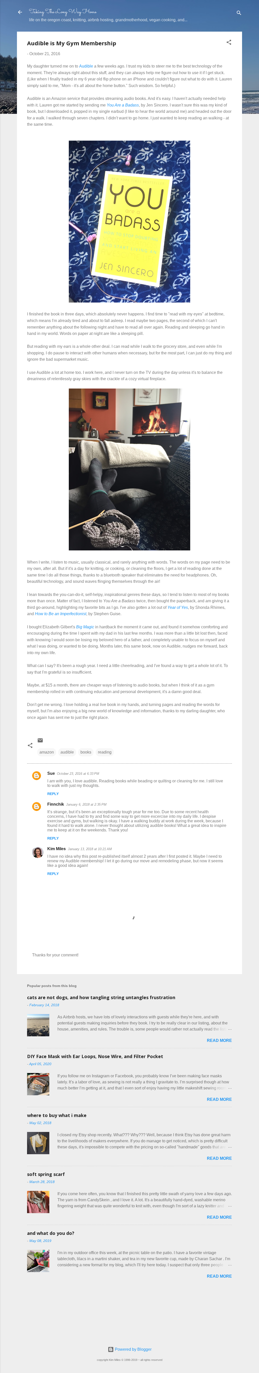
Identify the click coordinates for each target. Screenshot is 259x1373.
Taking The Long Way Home (62, 12)
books (85, 752)
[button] (229, 43)
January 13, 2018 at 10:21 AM (90, 849)
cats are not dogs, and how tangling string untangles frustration (101, 997)
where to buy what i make (57, 1115)
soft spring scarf (46, 1174)
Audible (86, 66)
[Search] (239, 14)
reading (105, 752)
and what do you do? (50, 1233)
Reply (53, 794)
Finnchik (55, 804)
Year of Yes (177, 607)
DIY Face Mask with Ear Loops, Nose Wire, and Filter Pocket (95, 1056)
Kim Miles (56, 849)
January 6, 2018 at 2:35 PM (86, 804)
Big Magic (85, 627)
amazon (46, 752)
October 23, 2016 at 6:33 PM (78, 774)
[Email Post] (40, 742)
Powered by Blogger (133, 1349)
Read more (219, 1040)
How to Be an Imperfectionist (60, 614)
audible (67, 752)
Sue (51, 773)
